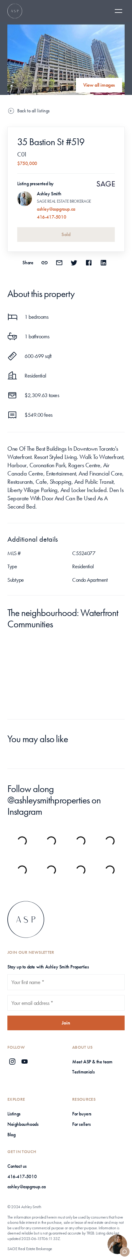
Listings (14, 1114)
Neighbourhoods (22, 1124)
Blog (11, 1134)
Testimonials (83, 1072)
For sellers (81, 1124)
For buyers (81, 1114)
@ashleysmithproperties (48, 800)
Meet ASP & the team (92, 1061)
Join (66, 1023)
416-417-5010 (51, 217)
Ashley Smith (49, 193)
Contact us (17, 1166)
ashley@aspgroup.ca (56, 209)
